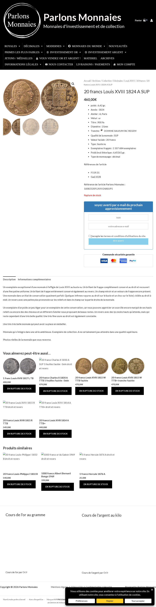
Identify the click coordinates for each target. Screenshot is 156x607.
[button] (73, 84)
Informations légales (21, 64)
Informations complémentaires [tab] (34, 279)
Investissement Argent (105, 52)
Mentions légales (59, 587)
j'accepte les (118, 236)
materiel (90, 58)
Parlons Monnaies (82, 17)
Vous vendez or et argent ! (60, 58)
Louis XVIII (129, 80)
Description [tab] (9, 279)
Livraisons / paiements (93, 64)
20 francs (141, 80)
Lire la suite (19, 389)
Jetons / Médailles (18, 58)
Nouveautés (118, 46)
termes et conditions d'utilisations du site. (125, 236)
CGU (80, 587)
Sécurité (107, 587)
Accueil (87, 80)
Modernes (53, 46)
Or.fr (25, 572)
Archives (107, 58)
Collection (107, 80)
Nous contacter (61, 64)
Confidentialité (93, 587)
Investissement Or (64, 52)
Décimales (31, 46)
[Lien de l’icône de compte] (151, 20)
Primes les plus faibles (22, 52)
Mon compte (126, 64)
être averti (118, 240)
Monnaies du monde (87, 46)
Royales (11, 46)
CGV (73, 587)
